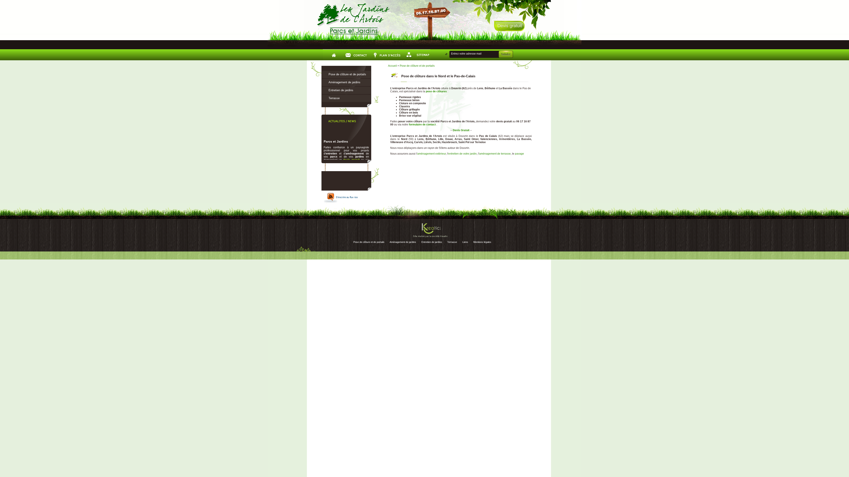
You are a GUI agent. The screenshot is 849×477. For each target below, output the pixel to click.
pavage (519, 153)
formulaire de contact (344, 159)
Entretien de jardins (341, 90)
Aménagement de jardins (344, 82)
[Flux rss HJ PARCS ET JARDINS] (341, 202)
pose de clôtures (436, 91)
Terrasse (334, 98)
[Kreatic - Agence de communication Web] (430, 237)
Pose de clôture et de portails (347, 74)
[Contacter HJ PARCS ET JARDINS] (355, 54)
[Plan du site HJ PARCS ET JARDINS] (416, 54)
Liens (465, 242)
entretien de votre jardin (462, 153)
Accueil (392, 65)
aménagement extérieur (431, 153)
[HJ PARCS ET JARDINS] (353, 35)
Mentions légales (482, 242)
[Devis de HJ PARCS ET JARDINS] (509, 31)
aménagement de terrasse (495, 153)
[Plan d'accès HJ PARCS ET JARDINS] (386, 54)
